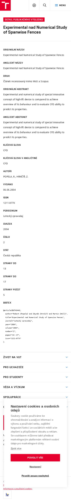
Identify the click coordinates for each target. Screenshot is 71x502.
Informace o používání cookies (17, 488)
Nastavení (35, 467)
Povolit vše (35, 457)
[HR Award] (7, 494)
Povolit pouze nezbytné (35, 476)
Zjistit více (16, 448)
